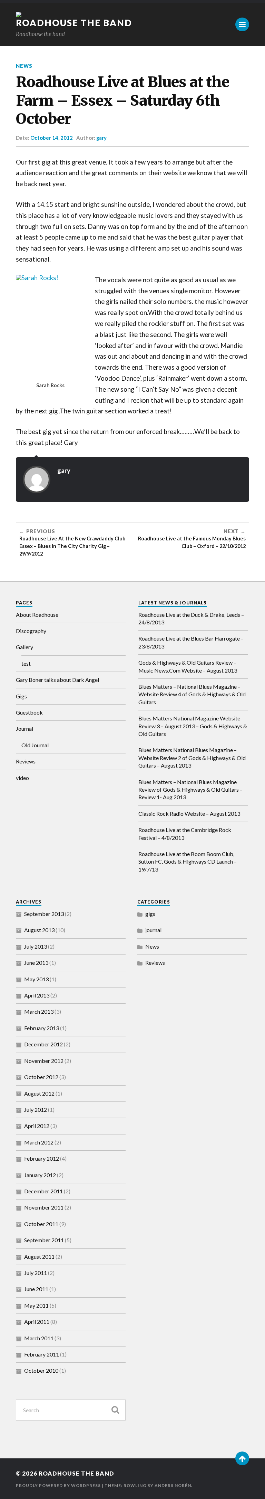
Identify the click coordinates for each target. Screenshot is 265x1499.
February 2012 (41, 1158)
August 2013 (39, 930)
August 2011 (39, 1256)
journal (153, 930)
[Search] (115, 1410)
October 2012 (41, 1077)
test (26, 663)
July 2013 (35, 946)
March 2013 (38, 1011)
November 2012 (43, 1060)
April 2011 (36, 1321)
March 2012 (38, 1142)
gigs (150, 913)
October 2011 (41, 1224)
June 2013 (36, 962)
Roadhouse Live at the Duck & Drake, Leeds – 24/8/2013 (191, 618)
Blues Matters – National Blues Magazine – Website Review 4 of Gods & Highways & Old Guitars (192, 694)
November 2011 (43, 1207)
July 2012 (35, 1109)
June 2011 (36, 1289)
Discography (31, 630)
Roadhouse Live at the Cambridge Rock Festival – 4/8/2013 (184, 833)
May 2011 (36, 1305)
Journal (24, 728)
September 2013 (44, 913)
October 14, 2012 (51, 138)
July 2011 (35, 1272)
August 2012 (39, 1093)
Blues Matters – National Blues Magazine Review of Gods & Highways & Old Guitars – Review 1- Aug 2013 (190, 790)
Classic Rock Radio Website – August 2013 (189, 813)
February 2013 (41, 1028)
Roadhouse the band (74, 23)
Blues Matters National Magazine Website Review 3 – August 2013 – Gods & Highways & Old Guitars (192, 726)
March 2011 (38, 1338)
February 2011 (41, 1354)
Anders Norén (173, 1485)
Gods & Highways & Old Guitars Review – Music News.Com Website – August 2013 (187, 666)
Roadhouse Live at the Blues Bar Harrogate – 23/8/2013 (191, 642)
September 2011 (44, 1240)
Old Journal (35, 745)
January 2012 (40, 1175)
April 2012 (36, 1125)
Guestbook (29, 712)
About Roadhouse (37, 614)
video (22, 777)
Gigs (21, 696)
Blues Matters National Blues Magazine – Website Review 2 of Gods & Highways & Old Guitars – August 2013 (192, 758)
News (24, 66)
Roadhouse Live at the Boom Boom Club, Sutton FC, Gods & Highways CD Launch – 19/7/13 (187, 862)
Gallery (24, 647)
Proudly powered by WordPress (58, 1485)
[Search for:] (71, 1410)
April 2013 (36, 995)
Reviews (26, 761)
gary (101, 138)
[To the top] (242, 1458)
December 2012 (43, 1044)
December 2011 (43, 1191)
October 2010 (41, 1370)
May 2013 (36, 979)
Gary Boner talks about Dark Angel (57, 679)
